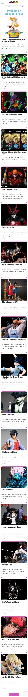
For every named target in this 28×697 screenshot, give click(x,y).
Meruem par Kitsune (8, 415)
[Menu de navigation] (2, 2)
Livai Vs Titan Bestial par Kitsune (12, 265)
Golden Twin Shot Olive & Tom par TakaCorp (12, 378)
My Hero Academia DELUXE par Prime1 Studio (13, 78)
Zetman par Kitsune (8, 227)
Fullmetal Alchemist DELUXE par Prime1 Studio (14, 153)
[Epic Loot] (14, 2)
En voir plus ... (14, 694)
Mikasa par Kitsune (7, 565)
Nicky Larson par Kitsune (9, 452)
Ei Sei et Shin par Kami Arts (10, 302)
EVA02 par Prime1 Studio (9, 190)
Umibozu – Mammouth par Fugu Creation (14, 340)
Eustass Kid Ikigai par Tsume (10, 640)
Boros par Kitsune (7, 490)
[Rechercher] (22, 6)
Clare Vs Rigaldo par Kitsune (10, 602)
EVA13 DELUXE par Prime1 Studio (12, 115)
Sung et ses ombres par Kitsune (11, 527)
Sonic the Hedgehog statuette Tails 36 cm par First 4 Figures (13, 40)
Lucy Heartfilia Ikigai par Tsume (11, 677)
